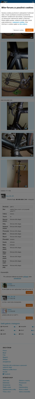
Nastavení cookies (19, 30)
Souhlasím (29, 30)
